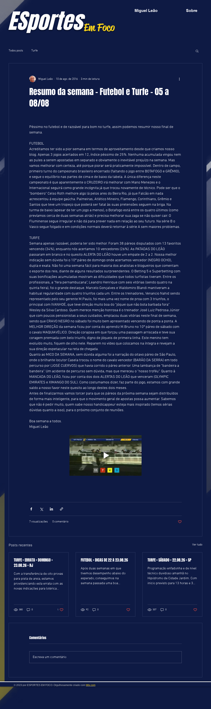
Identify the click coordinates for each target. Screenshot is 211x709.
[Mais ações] (179, 79)
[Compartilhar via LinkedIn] (51, 509)
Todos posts (16, 50)
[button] (197, 50)
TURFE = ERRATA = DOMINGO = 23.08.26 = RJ (33, 562)
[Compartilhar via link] (61, 509)
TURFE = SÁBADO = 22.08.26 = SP (169, 560)
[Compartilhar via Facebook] (31, 509)
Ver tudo (197, 545)
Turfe (34, 50)
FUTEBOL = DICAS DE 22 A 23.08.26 (104, 560)
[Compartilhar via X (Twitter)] (41, 509)
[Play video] (105, 455)
